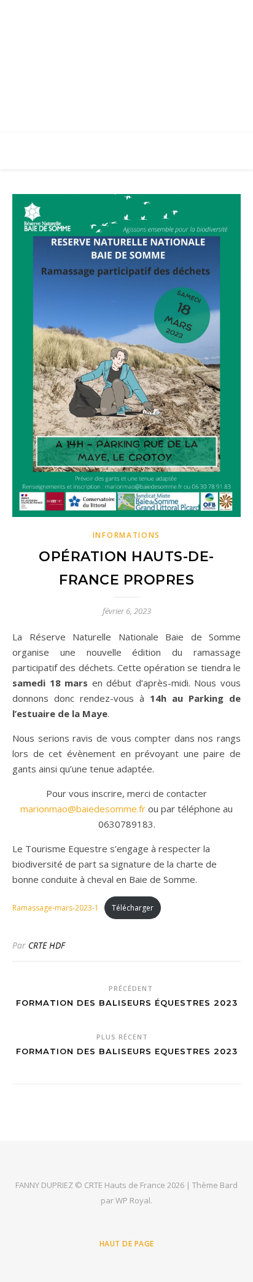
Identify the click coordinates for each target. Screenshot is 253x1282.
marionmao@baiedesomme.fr (83, 808)
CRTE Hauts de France (126, 58)
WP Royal (132, 1200)
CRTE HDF (46, 945)
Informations (126, 535)
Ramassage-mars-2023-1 (55, 908)
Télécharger (133, 908)
